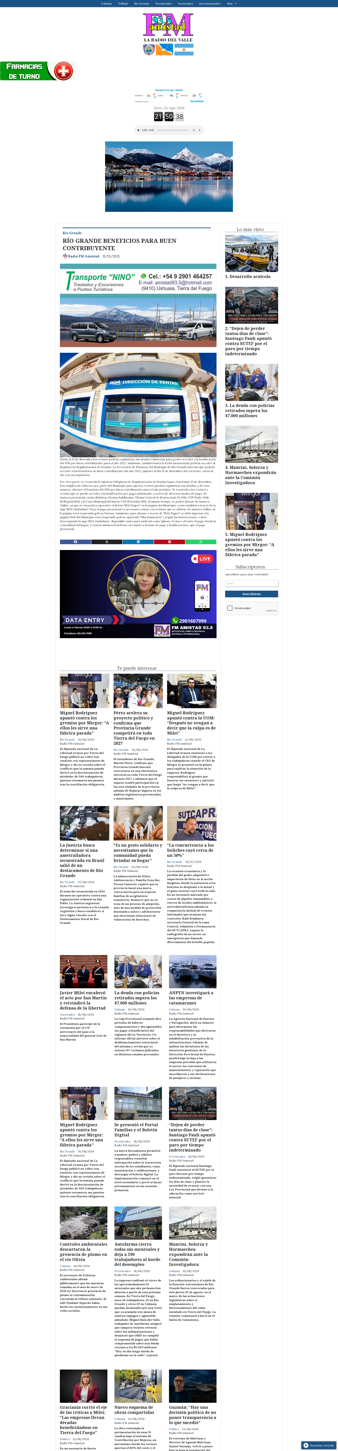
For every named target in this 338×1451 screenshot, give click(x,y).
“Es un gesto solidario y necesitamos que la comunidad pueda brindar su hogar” (138, 852)
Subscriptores (250, 567)
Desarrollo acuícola (250, 276)
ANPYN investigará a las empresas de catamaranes (191, 998)
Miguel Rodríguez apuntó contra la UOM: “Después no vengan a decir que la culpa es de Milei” (191, 723)
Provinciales (163, 3)
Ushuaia (106, 3)
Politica (65, 1439)
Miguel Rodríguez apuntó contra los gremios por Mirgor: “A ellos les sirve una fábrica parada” (84, 723)
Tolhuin (123, 3)
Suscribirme (252, 594)
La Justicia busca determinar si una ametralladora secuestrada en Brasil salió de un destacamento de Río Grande (82, 860)
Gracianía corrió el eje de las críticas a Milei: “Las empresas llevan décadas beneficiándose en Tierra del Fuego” (83, 1419)
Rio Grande (141, 3)
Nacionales (185, 3)
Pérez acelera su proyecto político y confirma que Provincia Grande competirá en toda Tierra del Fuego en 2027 (134, 728)
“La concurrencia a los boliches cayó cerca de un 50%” (190, 850)
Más (230, 3)
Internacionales (210, 3)
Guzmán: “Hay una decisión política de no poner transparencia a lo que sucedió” (192, 1414)
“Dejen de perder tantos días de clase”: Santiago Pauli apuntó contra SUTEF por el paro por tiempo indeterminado (192, 1137)
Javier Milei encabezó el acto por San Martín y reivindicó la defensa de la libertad (83, 1000)
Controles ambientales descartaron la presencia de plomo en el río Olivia (83, 1251)
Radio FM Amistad (83, 256)
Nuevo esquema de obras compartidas (134, 1409)
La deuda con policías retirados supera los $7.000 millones (136, 998)
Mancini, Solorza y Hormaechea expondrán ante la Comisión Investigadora (188, 1254)
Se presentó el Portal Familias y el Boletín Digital (136, 1130)
